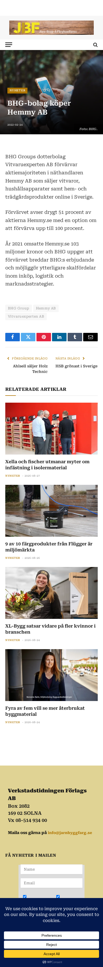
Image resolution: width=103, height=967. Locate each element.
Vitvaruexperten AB (26, 316)
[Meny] (8, 45)
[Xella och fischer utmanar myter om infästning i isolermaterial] (51, 429)
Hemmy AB (46, 308)
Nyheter (17, 90)
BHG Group (18, 308)
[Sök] (95, 45)
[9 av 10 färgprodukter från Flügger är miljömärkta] (51, 511)
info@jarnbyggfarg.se (70, 833)
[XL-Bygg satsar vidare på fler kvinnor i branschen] (51, 593)
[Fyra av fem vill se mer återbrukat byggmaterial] (51, 675)
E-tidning (71, 900)
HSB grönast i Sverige (76, 366)
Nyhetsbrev (40, 900)
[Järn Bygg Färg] (51, 27)
